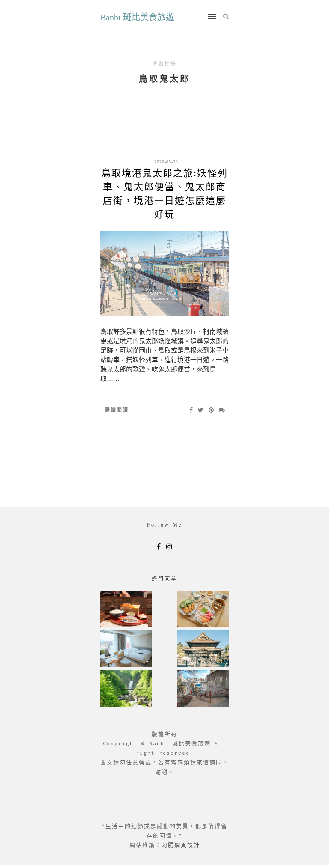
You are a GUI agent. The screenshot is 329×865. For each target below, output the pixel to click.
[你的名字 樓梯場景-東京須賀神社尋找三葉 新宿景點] (203, 689)
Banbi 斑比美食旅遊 (137, 17)
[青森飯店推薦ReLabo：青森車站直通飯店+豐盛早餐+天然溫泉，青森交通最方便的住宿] (126, 649)
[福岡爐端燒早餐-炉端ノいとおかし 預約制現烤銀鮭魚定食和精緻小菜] (126, 610)
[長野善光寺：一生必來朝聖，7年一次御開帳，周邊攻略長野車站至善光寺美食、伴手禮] (203, 649)
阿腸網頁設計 (181, 845)
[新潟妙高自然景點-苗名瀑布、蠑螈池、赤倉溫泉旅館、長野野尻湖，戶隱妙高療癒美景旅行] (126, 689)
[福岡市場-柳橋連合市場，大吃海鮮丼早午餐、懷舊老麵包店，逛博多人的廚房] (203, 610)
